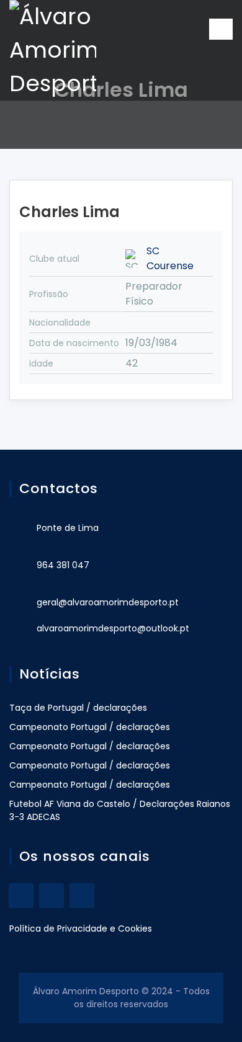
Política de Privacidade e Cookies (80, 928)
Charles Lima (69, 212)
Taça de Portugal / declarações (78, 707)
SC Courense (170, 258)
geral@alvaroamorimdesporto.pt (108, 602)
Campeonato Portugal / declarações (89, 727)
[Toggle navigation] (221, 29)
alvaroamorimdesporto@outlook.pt (113, 628)
